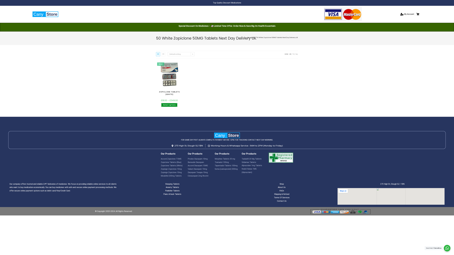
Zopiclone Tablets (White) (169, 93)
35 (290, 54)
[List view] (163, 54)
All (297, 54)
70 (293, 54)
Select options (169, 105)
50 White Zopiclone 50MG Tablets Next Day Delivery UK (277, 37)
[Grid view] (158, 54)
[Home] (244, 37)
